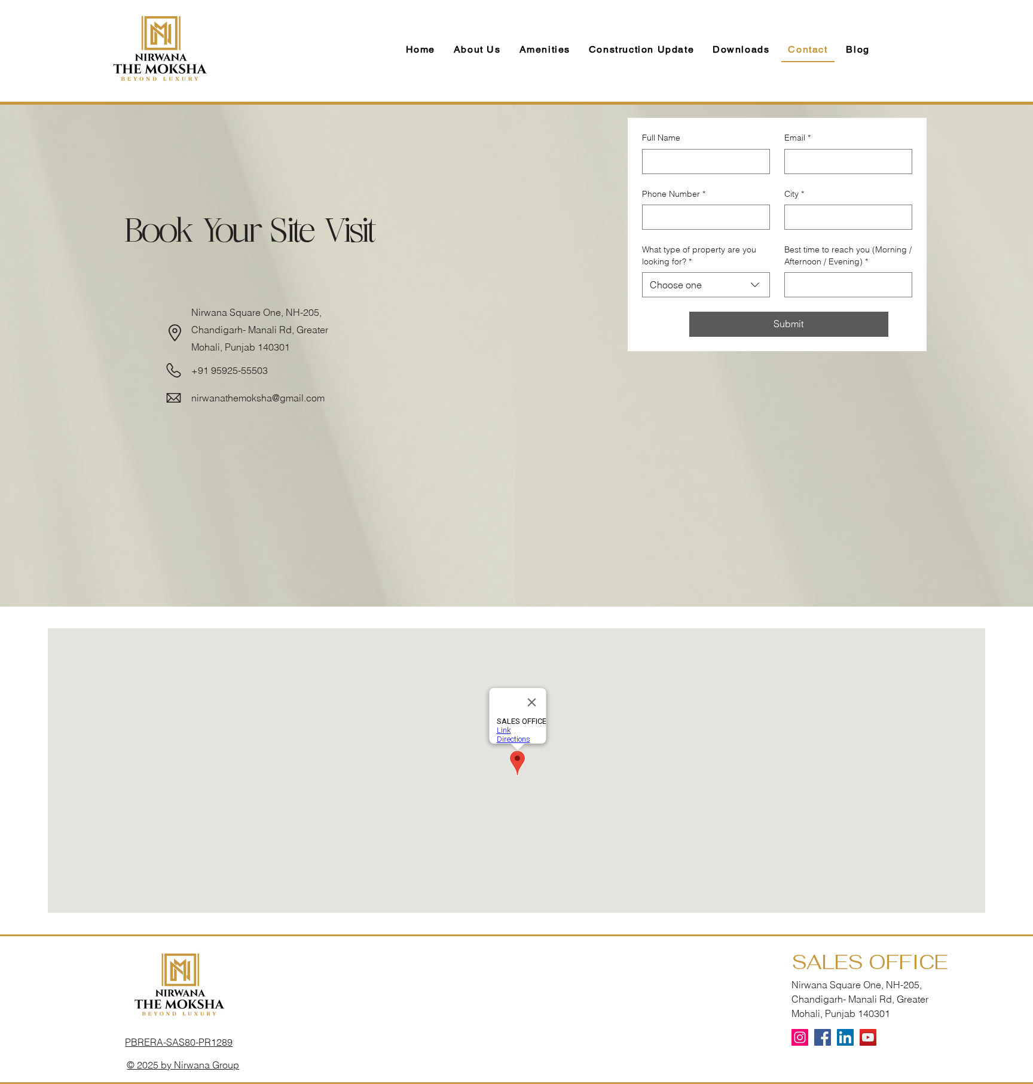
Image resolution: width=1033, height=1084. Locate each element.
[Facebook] (822, 1037)
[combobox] (706, 284)
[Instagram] (799, 1037)
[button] (741, 50)
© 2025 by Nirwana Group (183, 1065)
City (794, 193)
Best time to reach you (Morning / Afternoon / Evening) (848, 255)
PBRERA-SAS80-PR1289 (179, 1042)
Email (797, 137)
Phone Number (673, 193)
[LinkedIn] (845, 1037)
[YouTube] (868, 1037)
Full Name (661, 137)
